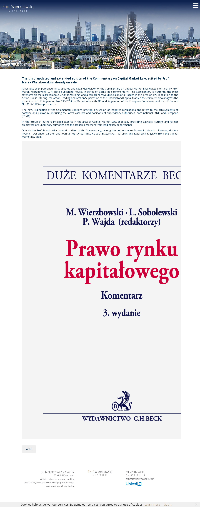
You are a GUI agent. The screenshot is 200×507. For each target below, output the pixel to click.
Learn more (152, 504)
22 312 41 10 (137, 472)
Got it (168, 504)
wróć (29, 449)
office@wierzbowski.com (140, 479)
